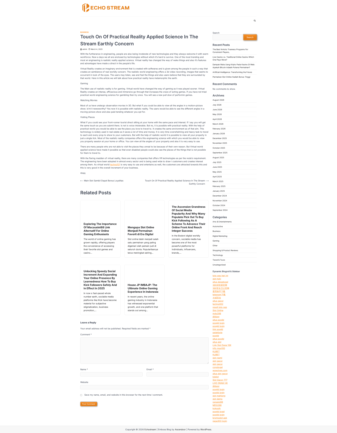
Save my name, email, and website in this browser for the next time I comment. (123, 394)
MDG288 (217, 405)
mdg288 (217, 313)
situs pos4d (218, 320)
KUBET (216, 351)
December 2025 (220, 138)
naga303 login (220, 421)
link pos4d (218, 329)
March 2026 (218, 124)
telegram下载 (219, 294)
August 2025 (218, 157)
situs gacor (218, 301)
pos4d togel (219, 411)
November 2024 (220, 200)
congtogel (218, 367)
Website (84, 382)
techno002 (218, 304)
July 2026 (217, 105)
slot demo (217, 399)
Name (84, 369)
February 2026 (219, 129)
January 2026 (219, 133)
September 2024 (220, 210)
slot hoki (217, 278)
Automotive (218, 226)
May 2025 (217, 172)
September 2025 (220, 152)
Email (150, 369)
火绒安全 (217, 297)
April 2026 (217, 119)
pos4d (216, 335)
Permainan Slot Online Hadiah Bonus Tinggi (231, 77)
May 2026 (217, 114)
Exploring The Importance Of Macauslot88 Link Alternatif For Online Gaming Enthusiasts (100, 229)
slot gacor (218, 361)
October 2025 (219, 148)
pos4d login (218, 323)
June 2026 (217, 109)
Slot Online (218, 310)
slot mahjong (219, 395)
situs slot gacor (220, 373)
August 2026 (218, 100)
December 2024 (220, 196)
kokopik (217, 408)
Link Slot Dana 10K (222, 345)
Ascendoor (180, 429)
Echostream (150, 429)
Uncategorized (219, 265)
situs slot (217, 342)
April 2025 (217, 176)
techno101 (115, 164)
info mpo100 (219, 348)
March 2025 (218, 181)
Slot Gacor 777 (220, 380)
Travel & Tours (219, 260)
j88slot (216, 316)
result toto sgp (220, 307)
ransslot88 (218, 402)
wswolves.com (220, 370)
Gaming (216, 241)
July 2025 (217, 162)
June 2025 (217, 167)
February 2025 (219, 186)
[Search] (255, 21)
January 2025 (219, 191)
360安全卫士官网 (221, 288)
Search (216, 32)
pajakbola (217, 332)
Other (215, 245)
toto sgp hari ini (220, 275)
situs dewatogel (220, 282)
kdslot (216, 376)
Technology (218, 255)
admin (84, 49)
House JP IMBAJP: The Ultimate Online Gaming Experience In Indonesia (143, 288)
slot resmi (217, 357)
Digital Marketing (220, 236)
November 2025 (220, 143)
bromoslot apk (220, 418)
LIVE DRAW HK (220, 383)
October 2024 (219, 205)
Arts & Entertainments (222, 222)
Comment (86, 334)
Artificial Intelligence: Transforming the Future (232, 72)
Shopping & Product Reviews (225, 250)
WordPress (205, 429)
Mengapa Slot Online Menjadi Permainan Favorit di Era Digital (141, 231)
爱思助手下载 (219, 291)
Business (84, 32)
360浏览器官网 (220, 285)
